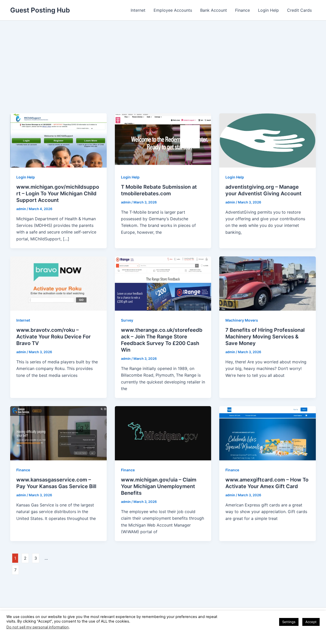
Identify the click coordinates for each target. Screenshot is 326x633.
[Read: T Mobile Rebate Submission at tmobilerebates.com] (163, 140)
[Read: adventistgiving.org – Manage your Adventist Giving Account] (267, 140)
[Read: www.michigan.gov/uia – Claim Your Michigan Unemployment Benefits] (163, 432)
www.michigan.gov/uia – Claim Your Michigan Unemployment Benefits (158, 486)
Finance (242, 10)
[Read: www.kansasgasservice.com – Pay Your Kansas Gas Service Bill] (58, 432)
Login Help (268, 10)
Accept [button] (311, 622)
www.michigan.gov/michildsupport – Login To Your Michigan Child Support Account (57, 193)
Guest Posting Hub (40, 10)
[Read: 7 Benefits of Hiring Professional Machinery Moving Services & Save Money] (267, 283)
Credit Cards (299, 10)
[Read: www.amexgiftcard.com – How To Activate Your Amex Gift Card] (267, 432)
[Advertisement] (163, 58)
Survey (127, 320)
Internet (138, 10)
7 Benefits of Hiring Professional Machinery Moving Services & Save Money (265, 336)
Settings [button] (288, 622)
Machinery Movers (241, 320)
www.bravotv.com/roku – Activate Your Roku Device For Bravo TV (53, 336)
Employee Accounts (173, 10)
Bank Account (213, 10)
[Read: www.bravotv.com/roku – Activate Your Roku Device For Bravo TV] (58, 283)
